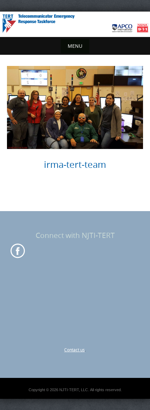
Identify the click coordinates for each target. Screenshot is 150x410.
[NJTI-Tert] (75, 23)
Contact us (74, 349)
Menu (75, 46)
